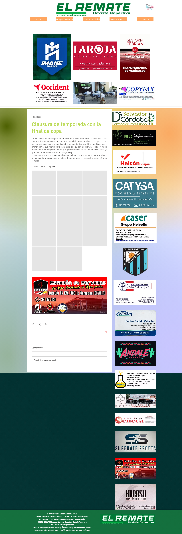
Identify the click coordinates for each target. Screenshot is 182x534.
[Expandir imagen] (44, 183)
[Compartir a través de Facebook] (33, 324)
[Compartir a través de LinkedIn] (46, 324)
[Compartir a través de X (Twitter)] (39, 324)
